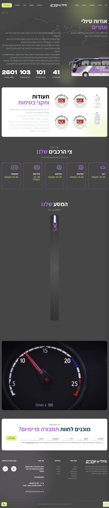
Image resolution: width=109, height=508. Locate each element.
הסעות (31, 5)
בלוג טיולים (74, 471)
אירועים (39, 5)
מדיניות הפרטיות (31, 443)
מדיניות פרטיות (72, 478)
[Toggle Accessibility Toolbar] (105, 504)
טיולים (77, 5)
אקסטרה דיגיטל (41, 504)
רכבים (84, 5)
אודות (100, 5)
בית (106, 5)
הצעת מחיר (7, 5)
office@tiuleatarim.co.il (34, 491)
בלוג (24, 5)
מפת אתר (74, 476)
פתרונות (92, 5)
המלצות (17, 5)
